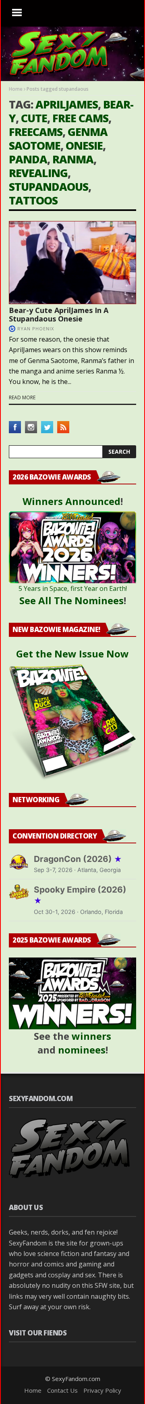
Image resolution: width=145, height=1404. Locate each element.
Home (16, 89)
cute (34, 118)
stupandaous (48, 186)
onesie (84, 145)
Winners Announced (71, 501)
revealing (38, 172)
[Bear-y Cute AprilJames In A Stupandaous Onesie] (72, 262)
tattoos (33, 200)
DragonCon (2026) (78, 859)
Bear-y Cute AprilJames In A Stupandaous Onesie (58, 314)
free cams (80, 118)
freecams (35, 131)
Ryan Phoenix (35, 328)
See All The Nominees (71, 600)
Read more (22, 397)
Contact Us (62, 1390)
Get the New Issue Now (72, 653)
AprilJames (66, 104)
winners (91, 1036)
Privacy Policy (102, 1390)
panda (28, 159)
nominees (82, 1049)
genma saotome (58, 138)
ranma (72, 159)
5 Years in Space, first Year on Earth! (73, 588)
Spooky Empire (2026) (80, 895)
